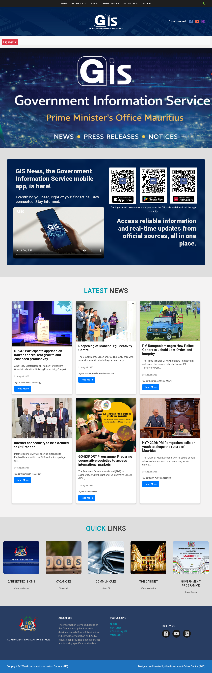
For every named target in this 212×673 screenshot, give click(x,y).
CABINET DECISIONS (21, 581)
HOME (63, 3)
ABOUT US (77, 3)
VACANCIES (130, 3)
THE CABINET (148, 581)
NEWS (94, 3)
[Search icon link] (203, 3)
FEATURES (116, 627)
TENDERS (146, 3)
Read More (23, 388)
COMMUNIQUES (110, 3)
